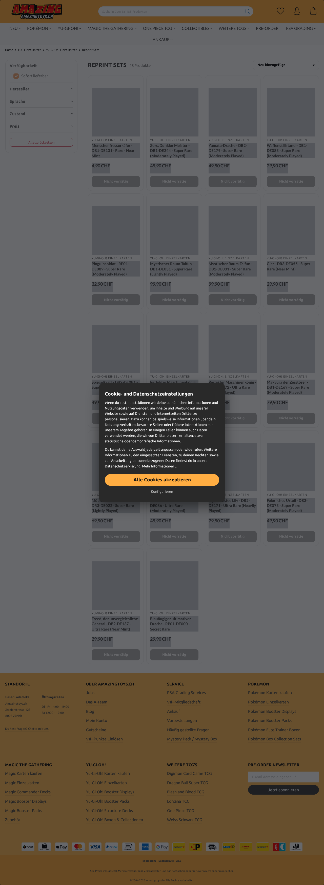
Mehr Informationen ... (159, 466)
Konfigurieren (162, 491)
